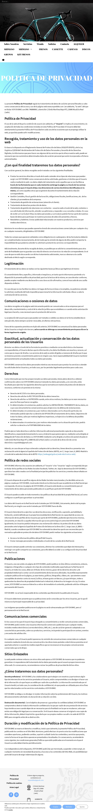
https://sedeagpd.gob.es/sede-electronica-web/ (57, 454)
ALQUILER (78, 44)
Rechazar (69, 807)
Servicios (27, 44)
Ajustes (82, 807)
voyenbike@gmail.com (36, 780)
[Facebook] (11, 794)
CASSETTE (57, 49)
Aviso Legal (14, 787)
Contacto (64, 44)
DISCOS (86, 49)
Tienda (40, 44)
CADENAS (73, 49)
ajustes (10, 810)
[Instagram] (16, 794)
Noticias (52, 44)
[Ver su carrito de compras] (3, 59)
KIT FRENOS (23, 54)
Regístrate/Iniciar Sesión (54, 1)
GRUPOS (8, 54)
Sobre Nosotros (11, 44)
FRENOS (43, 49)
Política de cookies (14, 783)
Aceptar (55, 807)
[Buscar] (37, 0)
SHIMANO (9, 49)
